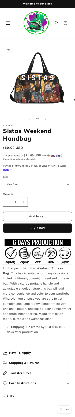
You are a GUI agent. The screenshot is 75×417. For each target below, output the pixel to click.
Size (5, 176)
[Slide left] (29, 119)
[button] (8, 23)
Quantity (8, 194)
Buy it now (37, 228)
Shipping (7, 159)
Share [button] (10, 395)
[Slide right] (46, 119)
